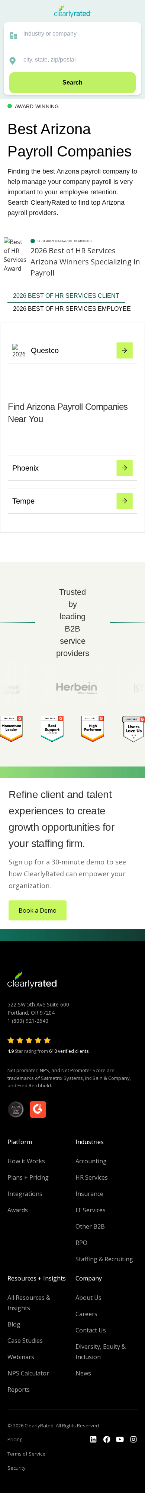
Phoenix (25, 468)
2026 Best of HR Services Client (66, 296)
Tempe (23, 501)
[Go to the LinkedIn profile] (93, 1439)
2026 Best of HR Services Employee (72, 309)
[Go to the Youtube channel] (120, 1439)
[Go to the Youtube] (106, 1439)
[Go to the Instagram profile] (133, 1439)
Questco (45, 350)
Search (72, 82)
